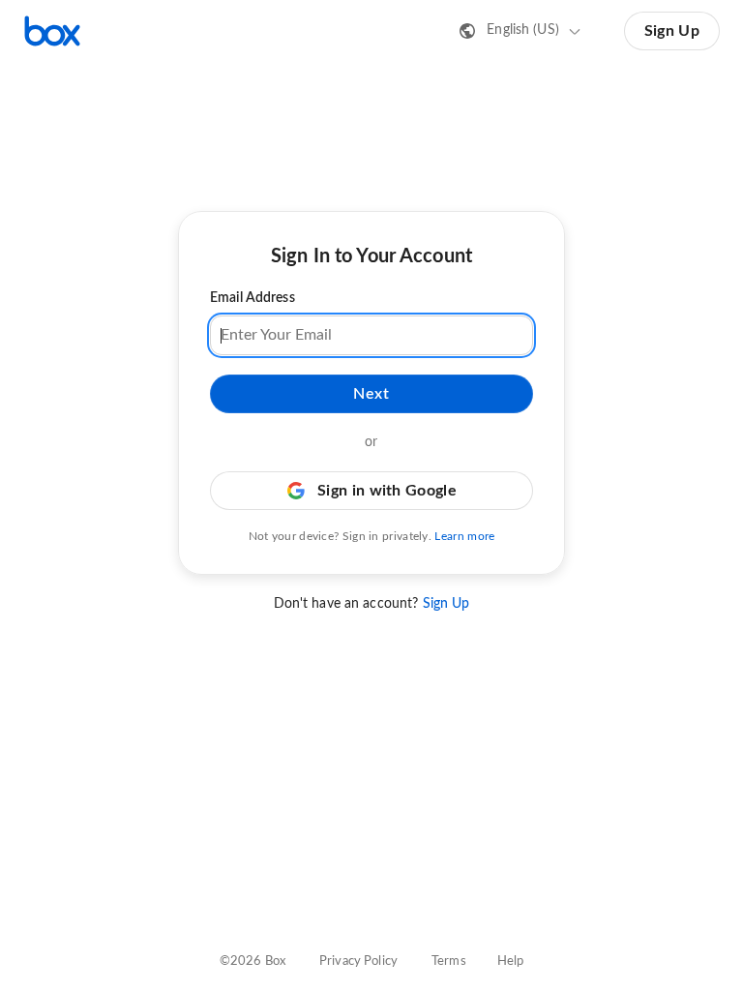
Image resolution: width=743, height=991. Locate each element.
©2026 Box (252, 961)
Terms (448, 961)
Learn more (464, 536)
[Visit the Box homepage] (52, 30)
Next (371, 394)
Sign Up (671, 31)
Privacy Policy (358, 961)
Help (510, 961)
